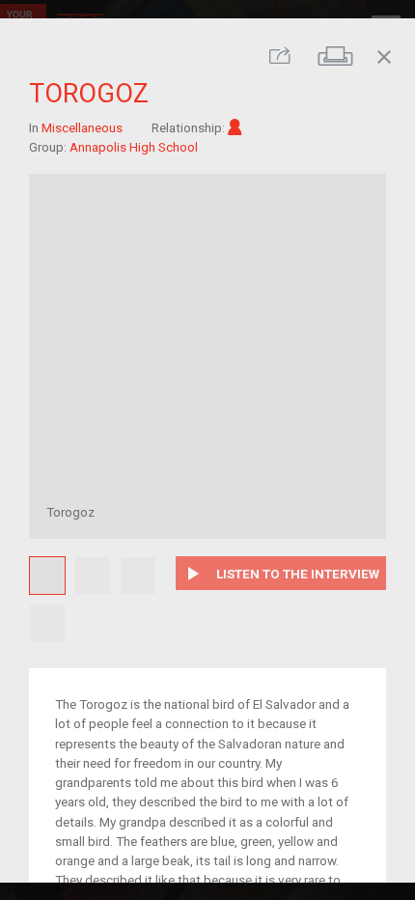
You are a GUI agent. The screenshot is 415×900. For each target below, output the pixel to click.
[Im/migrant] (235, 126)
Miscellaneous (82, 126)
